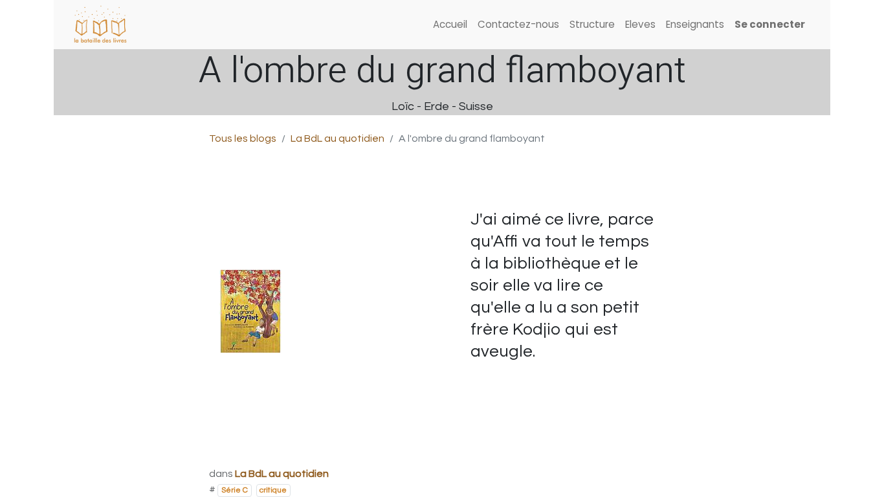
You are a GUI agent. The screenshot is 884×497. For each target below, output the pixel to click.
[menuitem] (450, 25)
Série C (234, 490)
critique (273, 490)
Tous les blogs (242, 138)
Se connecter (770, 24)
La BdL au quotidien (337, 138)
